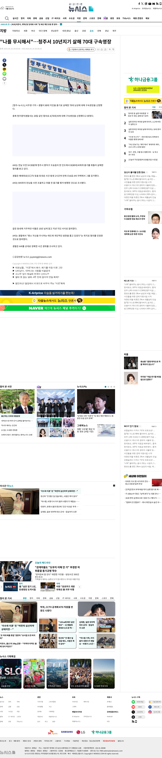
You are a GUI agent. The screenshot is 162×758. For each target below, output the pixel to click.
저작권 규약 (48, 741)
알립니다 (121, 741)
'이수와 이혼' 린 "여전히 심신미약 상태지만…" (58, 491)
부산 (33, 30)
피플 (126, 354)
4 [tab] (114, 387)
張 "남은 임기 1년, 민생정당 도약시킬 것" (27, 589)
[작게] (109, 49)
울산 (76, 30)
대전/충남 (66, 30)
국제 (29, 18)
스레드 (140, 717)
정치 (23, 18)
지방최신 (16, 30)
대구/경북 (43, 30)
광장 (112, 18)
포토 (118, 18)
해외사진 (86, 702)
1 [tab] (105, 387)
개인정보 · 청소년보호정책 (91, 741)
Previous (1, 586)
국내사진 (75, 702)
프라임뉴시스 (146, 8)
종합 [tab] (160, 107)
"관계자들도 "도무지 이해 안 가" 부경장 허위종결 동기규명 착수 (57, 569)
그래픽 (74, 706)
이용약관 (76, 741)
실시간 (15, 18)
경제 (35, 18)
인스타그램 (157, 712)
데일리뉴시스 (53, 716)
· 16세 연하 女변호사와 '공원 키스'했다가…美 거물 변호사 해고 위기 (143, 498)
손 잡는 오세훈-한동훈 (9, 430)
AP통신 (109, 702)
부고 (46, 721)
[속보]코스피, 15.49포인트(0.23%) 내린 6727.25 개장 (26, 24)
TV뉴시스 (127, 18)
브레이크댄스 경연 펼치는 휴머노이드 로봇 (16, 434)
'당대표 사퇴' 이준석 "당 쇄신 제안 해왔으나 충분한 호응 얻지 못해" (95, 417)
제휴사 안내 (27, 741)
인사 (38, 721)
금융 (41, 18)
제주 (114, 30)
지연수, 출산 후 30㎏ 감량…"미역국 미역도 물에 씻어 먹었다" (18, 645)
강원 (84, 30)
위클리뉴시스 (157, 8)
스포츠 (92, 18)
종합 (25, 598)
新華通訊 (110, 706)
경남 (107, 30)
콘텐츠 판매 (38, 741)
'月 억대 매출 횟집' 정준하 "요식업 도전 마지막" (17, 637)
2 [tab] (108, 387)
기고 (50, 706)
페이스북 (156, 707)
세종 (25, 30)
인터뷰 (39, 711)
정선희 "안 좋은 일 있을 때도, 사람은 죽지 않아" (59, 496)
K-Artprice (136, 8)
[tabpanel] (96, 405)
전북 (99, 30)
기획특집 (51, 711)
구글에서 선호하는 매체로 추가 (82, 49)
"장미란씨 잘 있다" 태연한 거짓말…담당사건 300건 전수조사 (57, 575)
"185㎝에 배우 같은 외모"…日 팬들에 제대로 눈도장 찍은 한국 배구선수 (66, 625)
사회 (65, 18)
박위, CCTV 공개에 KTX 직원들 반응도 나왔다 (56, 608)
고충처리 (58, 741)
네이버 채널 (140, 702)
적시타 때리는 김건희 (9, 425)
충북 (92, 30)
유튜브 (140, 707)
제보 (147, 18)
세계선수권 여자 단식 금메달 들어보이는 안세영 (18, 420)
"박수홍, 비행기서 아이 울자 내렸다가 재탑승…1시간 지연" (60, 501)
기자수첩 (128, 209)
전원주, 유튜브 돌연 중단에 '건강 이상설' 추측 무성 (60, 506)
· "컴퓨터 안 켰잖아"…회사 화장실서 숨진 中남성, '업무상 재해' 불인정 (143, 502)
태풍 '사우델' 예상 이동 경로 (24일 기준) (86, 430)
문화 (85, 18)
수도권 (72, 18)
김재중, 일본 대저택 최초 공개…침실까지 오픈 (58, 511)
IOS (108, 721)
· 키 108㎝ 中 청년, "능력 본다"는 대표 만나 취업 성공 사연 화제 (143, 493)
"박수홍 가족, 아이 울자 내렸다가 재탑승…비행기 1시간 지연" (87, 641)
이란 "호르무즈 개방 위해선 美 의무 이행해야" (65, 589)
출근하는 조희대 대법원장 (10, 416)
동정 (53, 721)
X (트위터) (140, 712)
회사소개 (3, 741)
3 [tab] (111, 387)
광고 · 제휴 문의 (14, 741)
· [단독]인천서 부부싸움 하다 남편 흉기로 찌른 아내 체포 (143, 489)
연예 (99, 18)
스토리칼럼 (52, 702)
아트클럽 (40, 706)
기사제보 (67, 741)
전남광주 (55, 30)
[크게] (113, 49)
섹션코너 (40, 716)
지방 (79, 18)
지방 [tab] (154, 107)
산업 (47, 18)
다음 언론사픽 (157, 702)
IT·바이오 (56, 18)
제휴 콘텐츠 (138, 18)
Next (79, 586)
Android (109, 716)
